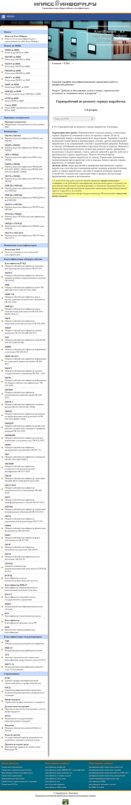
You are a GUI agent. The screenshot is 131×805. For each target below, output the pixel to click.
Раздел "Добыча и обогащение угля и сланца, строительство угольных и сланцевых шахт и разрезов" (85, 91)
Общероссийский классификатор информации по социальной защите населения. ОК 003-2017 (25, 360)
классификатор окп (52, 781)
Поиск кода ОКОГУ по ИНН (17, 78)
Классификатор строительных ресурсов (23, 614)
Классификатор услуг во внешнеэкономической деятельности (21, 578)
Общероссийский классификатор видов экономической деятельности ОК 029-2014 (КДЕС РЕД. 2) (24, 310)
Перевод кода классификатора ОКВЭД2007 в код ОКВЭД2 (25, 188)
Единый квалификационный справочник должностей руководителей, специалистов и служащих (24, 691)
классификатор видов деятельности (58, 773)
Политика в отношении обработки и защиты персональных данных (65, 795)
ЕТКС (67, 63)
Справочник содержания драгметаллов (16, 770)
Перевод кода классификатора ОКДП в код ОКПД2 (24, 147)
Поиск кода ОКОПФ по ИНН (17, 71)
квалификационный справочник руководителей (107, 776)
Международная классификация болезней (23, 649)
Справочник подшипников (12, 776)
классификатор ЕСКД (97, 781)
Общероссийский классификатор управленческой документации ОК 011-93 (24, 518)
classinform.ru (61, 793)
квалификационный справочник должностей (106, 767)
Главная (56, 63)
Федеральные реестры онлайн (13, 778)
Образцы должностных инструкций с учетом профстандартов (25, 709)
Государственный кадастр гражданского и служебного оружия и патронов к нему (24, 737)
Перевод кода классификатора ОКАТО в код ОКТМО (24, 207)
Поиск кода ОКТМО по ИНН (17, 58)
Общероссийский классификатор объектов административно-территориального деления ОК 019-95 (25, 277)
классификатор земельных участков (102, 784)
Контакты (73, 793)
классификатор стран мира (55, 778)
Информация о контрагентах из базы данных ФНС (25, 124)
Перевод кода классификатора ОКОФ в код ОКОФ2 (24, 138)
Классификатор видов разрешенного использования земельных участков (21, 587)
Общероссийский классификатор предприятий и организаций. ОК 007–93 (23, 447)
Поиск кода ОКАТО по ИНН (17, 65)
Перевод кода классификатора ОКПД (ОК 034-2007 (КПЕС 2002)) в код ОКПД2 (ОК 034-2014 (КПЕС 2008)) (23, 168)
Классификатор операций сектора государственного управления (20, 597)
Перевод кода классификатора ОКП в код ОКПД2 (23, 157)
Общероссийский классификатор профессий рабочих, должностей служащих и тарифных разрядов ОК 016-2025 (25, 427)
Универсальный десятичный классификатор (24, 642)
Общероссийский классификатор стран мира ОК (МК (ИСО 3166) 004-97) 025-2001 (25, 478)
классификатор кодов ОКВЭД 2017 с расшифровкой (65, 770)
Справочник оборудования (12, 767)
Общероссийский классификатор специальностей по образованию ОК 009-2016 (23, 489)
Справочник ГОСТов (9, 784)
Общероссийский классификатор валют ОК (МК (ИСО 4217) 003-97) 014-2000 (24, 287)
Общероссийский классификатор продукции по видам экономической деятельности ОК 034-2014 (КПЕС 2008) (25, 415)
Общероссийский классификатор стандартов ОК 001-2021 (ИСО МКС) (25, 457)
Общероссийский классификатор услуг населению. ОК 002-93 (22, 556)
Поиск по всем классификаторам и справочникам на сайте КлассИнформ (22, 39)
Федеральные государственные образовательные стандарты (19, 718)
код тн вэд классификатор (55, 784)
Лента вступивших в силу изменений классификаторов (21, 252)
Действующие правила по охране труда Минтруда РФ (22, 747)
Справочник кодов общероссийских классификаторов (65, 8)
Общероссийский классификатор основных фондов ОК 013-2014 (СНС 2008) (24, 404)
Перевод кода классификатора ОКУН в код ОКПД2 (24, 178)
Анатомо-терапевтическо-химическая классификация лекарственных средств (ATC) (25, 657)
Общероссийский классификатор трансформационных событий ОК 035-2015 (24, 500)
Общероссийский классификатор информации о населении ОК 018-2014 (25, 349)
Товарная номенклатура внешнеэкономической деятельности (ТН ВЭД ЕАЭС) (25, 567)
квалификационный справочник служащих (105, 770)
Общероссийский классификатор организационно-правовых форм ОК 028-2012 (23, 394)
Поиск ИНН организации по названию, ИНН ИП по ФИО (24, 107)
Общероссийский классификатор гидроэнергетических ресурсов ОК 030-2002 (25, 321)
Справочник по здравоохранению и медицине (19, 781)
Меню (10, 16)
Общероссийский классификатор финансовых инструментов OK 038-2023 (25, 528)
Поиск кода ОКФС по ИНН (17, 85)
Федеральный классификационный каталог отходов (24, 606)
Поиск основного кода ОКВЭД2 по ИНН (23, 92)
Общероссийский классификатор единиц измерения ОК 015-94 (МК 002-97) (23, 330)
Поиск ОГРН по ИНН (14, 99)
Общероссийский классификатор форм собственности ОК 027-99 (22, 537)
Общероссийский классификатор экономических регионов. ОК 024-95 (21, 547)
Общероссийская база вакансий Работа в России (23, 728)
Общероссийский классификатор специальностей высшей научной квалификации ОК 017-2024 (20, 467)
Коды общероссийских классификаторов (17, 773)
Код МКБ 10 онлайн (96, 787)
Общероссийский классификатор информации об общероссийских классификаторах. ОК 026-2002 (25, 382)
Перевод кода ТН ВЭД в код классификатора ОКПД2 (25, 216)
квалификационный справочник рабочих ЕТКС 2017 (109, 773)
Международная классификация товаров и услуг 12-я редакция (24, 667)
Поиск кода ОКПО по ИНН (17, 51)
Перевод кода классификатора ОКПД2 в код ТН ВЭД (24, 226)
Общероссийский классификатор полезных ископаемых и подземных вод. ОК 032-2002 (24, 438)
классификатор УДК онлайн (55, 787)
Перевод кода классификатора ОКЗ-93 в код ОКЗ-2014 (24, 235)
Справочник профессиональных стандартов (24, 700)
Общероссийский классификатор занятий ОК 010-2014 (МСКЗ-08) (25, 340)
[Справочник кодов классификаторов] (65, 5)
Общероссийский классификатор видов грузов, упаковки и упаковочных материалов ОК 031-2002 (25, 298)
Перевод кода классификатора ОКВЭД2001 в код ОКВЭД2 (25, 197)
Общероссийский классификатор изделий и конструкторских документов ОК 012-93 (24, 266)
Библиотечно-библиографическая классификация (20, 630)
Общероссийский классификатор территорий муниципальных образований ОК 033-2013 (25, 509)
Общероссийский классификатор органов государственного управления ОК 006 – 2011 (25, 371)
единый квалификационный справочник (104, 778)
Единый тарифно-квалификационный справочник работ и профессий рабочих (23, 680)
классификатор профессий (55, 767)
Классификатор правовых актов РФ (21, 621)
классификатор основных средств (58, 776)
